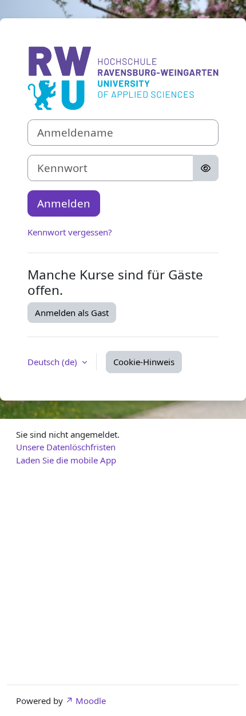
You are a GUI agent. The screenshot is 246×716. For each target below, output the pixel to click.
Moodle (91, 700)
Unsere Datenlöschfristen (66, 447)
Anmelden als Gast (72, 312)
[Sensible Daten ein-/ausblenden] (206, 168)
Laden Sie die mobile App (66, 460)
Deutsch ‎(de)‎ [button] (53, 361)
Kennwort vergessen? (69, 232)
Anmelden (63, 203)
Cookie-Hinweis (143, 361)
